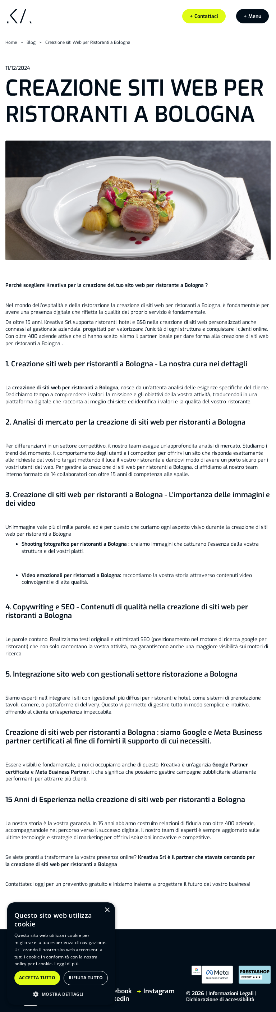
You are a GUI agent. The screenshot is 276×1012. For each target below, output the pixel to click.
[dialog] (61, 953)
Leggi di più (66, 964)
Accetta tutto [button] (37, 978)
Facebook (118, 991)
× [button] (107, 910)
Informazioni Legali (231, 993)
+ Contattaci (204, 16)
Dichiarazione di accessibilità (220, 999)
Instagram (158, 991)
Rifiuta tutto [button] (86, 978)
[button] (252, 16)
